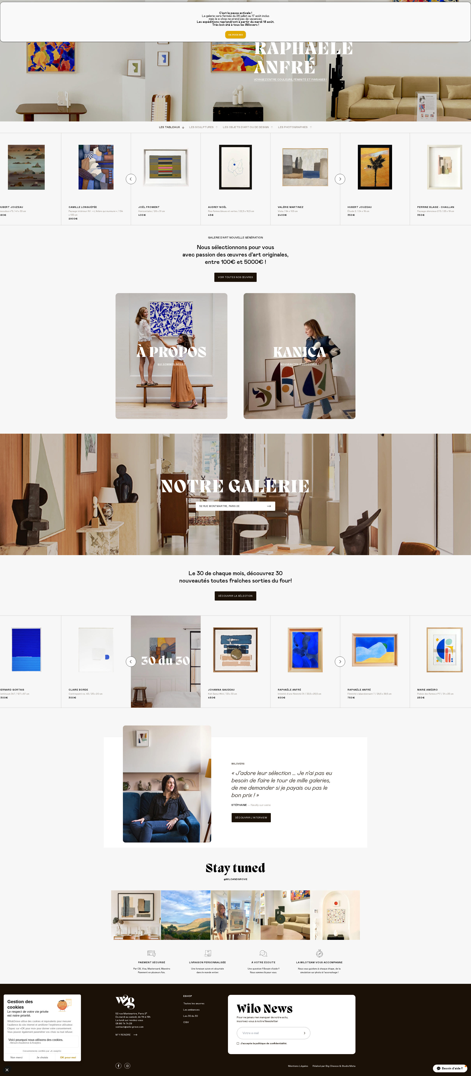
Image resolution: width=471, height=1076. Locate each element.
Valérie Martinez (290, 207)
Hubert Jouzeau (360, 207)
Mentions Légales (298, 1066)
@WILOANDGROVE (235, 879)
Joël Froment (149, 207)
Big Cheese (332, 1066)
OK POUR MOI (235, 35)
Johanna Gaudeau (221, 690)
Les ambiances (191, 1010)
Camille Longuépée (83, 207)
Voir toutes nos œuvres (235, 277)
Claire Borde (78, 690)
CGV (186, 1022)
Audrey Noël (217, 207)
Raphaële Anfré (289, 690)
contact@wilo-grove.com (130, 1027)
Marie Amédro (427, 690)
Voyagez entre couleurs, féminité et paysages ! (290, 79)
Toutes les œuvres (193, 1003)
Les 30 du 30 (190, 1016)
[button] (450, 1068)
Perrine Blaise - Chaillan (435, 207)
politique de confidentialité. (271, 1043)
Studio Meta (348, 1066)
